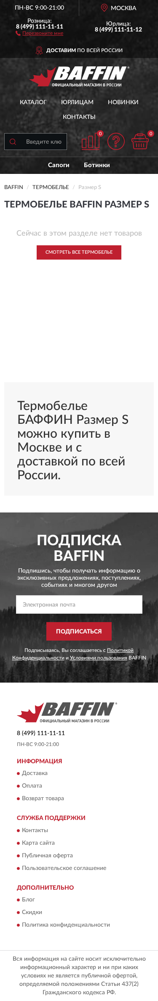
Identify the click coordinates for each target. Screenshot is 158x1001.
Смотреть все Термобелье (79, 252)
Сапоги (59, 165)
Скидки (32, 912)
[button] (39, 32)
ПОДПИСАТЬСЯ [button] (79, 632)
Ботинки (97, 165)
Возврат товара (43, 799)
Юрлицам (77, 102)
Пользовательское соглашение (64, 868)
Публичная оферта (47, 856)
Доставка (35, 774)
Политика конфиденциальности (66, 925)
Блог (28, 900)
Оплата (32, 786)
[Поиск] (12, 141)
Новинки (123, 102)
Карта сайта (38, 843)
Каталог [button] (33, 102)
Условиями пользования (98, 657)
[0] (140, 141)
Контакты (79, 117)
